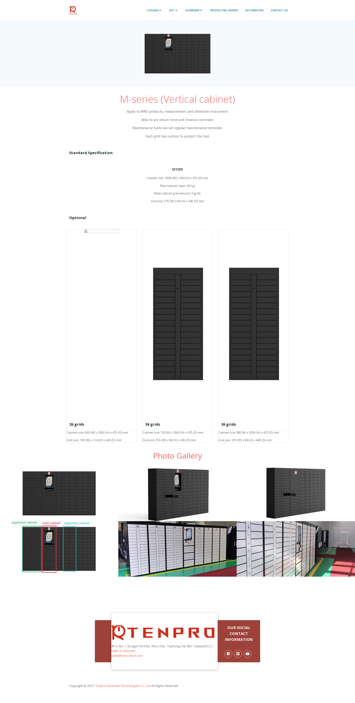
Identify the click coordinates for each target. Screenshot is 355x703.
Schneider (192, 10)
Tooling (152, 10)
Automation (254, 10)
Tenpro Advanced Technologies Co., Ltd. (122, 686)
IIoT (172, 10)
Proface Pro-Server (224, 10)
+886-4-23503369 (123, 651)
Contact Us (279, 10)
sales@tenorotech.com (127, 656)
